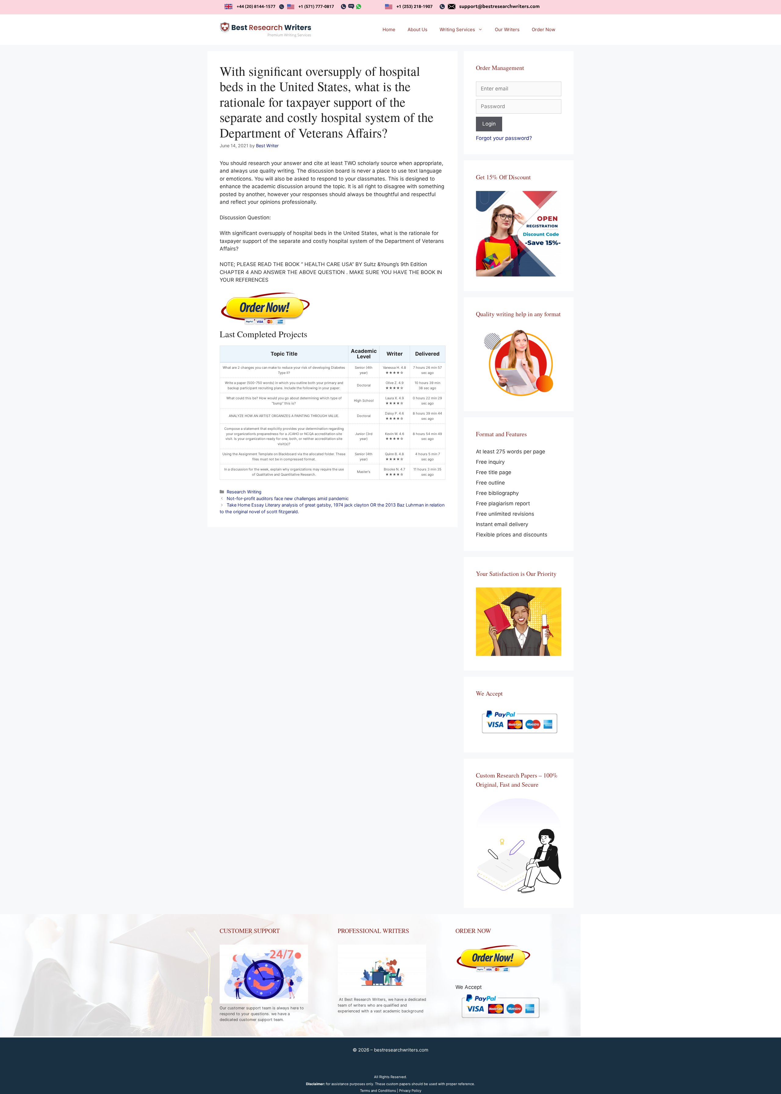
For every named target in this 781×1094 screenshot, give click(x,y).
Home (389, 29)
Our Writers (507, 29)
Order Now (543, 29)
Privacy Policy (410, 1091)
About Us (417, 29)
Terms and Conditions (378, 1091)
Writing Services (457, 29)
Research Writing (244, 491)
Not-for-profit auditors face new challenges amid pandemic (288, 498)
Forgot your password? (504, 138)
